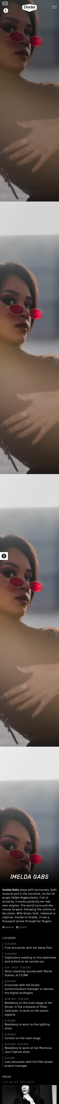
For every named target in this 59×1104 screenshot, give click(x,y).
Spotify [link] (22, 927)
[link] (4, 556)
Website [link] (9, 927)
